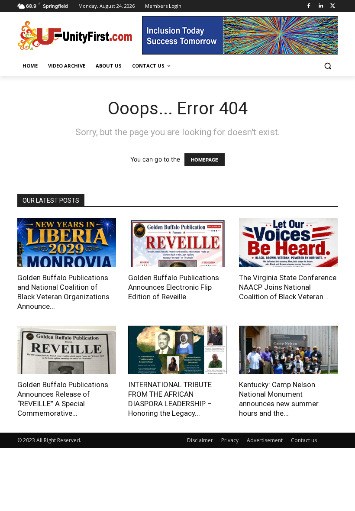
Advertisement (265, 440)
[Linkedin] (321, 6)
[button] (327, 66)
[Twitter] (333, 6)
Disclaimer (200, 440)
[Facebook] (309, 6)
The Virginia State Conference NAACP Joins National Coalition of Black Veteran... (287, 287)
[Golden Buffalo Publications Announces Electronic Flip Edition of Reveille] (177, 242)
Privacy (230, 440)
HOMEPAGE (204, 160)
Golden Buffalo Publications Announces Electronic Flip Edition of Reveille (173, 287)
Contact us (304, 440)
